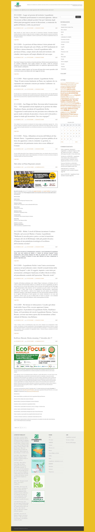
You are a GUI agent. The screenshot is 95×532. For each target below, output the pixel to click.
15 (64, 133)
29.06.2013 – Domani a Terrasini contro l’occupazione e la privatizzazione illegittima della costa (70, 165)
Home (28, 4)
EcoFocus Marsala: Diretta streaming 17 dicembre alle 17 (33, 338)
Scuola (62, 59)
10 (70, 130)
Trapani (66, 117)
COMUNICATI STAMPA (39, 28)
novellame (77, 102)
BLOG (62, 32)
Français (75, 5)
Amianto (72, 83)
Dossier (54, 4)
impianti (77, 95)
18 (73, 133)
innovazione (71, 97)
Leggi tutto (16, 39)
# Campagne (38, 167)
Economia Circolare (65, 39)
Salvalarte (51, 466)
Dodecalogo (71, 91)
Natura (62, 49)
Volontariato (63, 69)
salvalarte (68, 112)
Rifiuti (42, 167)
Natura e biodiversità (68, 102)
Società (62, 64)
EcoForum (65, 93)
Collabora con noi (40, 4)
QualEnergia (67, 107)
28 (61, 139)
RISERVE (51, 463)
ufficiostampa (30, 28)
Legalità (62, 46)
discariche (64, 91)
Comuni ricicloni (71, 86)
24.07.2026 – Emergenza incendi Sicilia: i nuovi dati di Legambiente (21, 482)
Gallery (50, 455)
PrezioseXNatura (71, 105)
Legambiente (65, 98)
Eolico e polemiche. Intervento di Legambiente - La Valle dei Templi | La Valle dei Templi (70, 151)
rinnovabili (74, 110)
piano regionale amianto (66, 103)
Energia (62, 44)
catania (69, 84)
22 (64, 136)
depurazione (63, 89)
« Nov (62, 141)
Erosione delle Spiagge (71, 442)
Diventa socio (60, 4)
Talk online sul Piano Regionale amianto (27, 164)
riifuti (70, 110)
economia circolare (65, 42)
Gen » (76, 141)
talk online (72, 116)
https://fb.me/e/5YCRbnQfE (28, 389)
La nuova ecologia (70, 439)
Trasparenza (74, 4)
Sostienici (67, 4)
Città (62, 34)
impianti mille (64, 97)
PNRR (73, 103)
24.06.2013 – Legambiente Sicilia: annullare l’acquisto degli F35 (69, 170)
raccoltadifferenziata (74, 107)
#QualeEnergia (63, 83)
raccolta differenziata (69, 109)
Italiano (80, 5)
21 (61, 136)
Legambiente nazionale (71, 437)
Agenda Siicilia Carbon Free (67, 27)
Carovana (64, 84)
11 (73, 130)
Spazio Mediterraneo (69, 115)
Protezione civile (64, 51)
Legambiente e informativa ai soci (56, 461)
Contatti (80, 4)
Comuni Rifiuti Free (68, 88)
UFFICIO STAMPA (30, 167)
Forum (73, 95)
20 (79, 133)
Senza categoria (64, 61)
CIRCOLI (47, 4)
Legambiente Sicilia (69, 100)
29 (64, 139)
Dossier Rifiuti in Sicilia (54, 453)
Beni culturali (64, 29)
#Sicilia (68, 83)
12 (76, 130)
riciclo (62, 110)
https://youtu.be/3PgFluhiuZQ (33, 391)
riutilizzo (63, 112)
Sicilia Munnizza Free (68, 113)
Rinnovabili (63, 56)
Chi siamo (32, 4)
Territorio (63, 66)
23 (67, 136)
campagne (77, 83)
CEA (51, 4)
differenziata (71, 89)
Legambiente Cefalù (74, 98)
